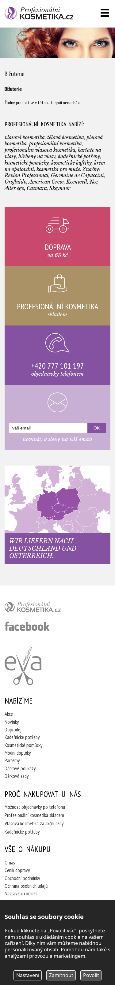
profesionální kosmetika (43, 608)
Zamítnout (61, 975)
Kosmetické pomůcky (23, 745)
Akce (9, 714)
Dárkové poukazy (20, 768)
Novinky (12, 722)
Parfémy (12, 760)
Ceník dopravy (17, 870)
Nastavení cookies (21, 893)
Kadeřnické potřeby (22, 737)
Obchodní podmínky (22, 878)
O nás (10, 862)
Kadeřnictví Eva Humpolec (23, 665)
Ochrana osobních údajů (26, 886)
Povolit (91, 975)
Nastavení (27, 975)
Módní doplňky (18, 752)
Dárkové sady (17, 776)
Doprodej (13, 729)
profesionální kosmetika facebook (27, 626)
